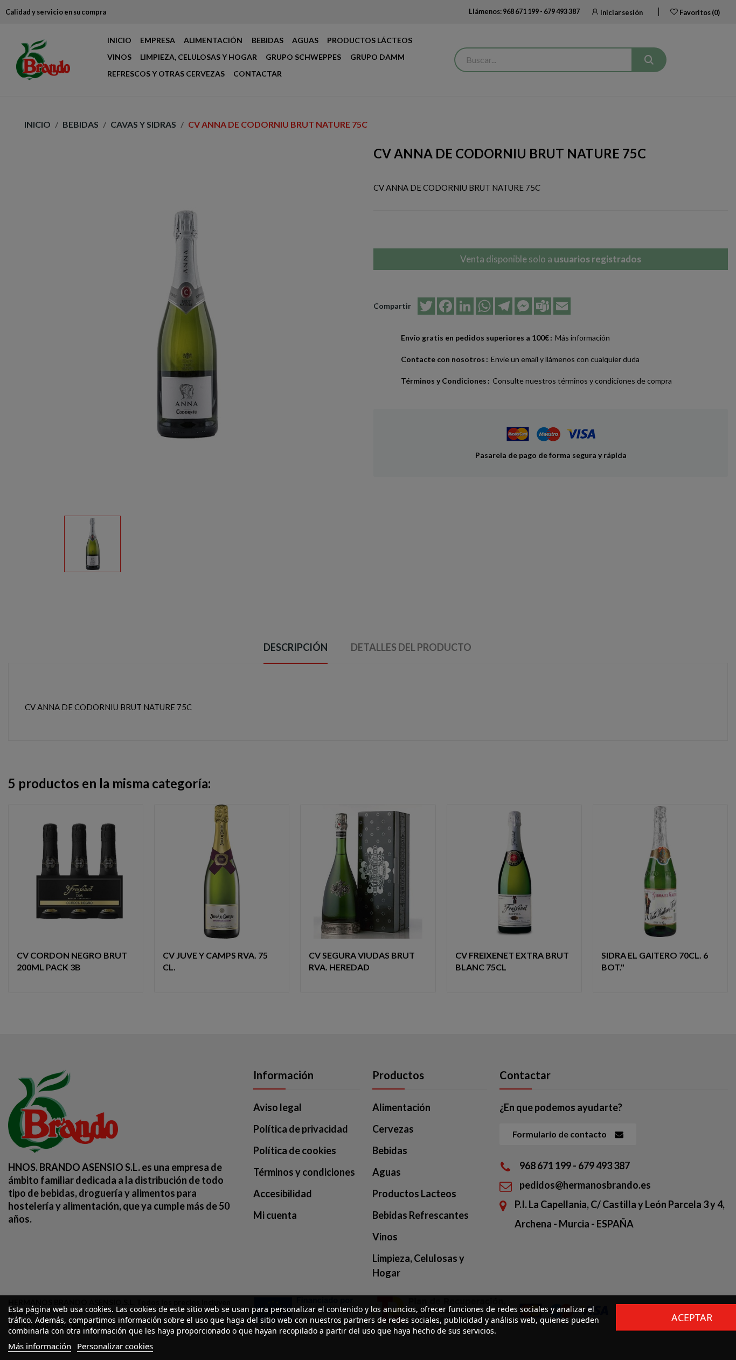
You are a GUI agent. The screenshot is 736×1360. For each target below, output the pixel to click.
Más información (39, 1346)
